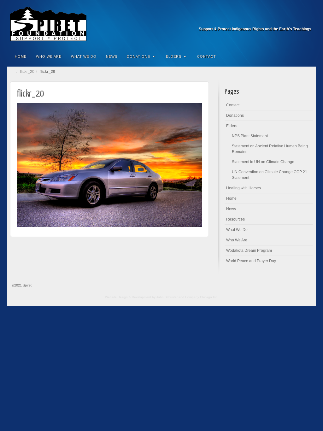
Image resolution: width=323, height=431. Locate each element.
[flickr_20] (109, 164)
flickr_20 (27, 71)
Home (20, 56)
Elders (173, 56)
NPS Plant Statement (250, 136)
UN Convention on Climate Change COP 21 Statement (269, 175)
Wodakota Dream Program (249, 250)
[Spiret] (161, 23)
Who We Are (49, 56)
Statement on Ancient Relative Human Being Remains (270, 149)
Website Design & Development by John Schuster (141, 297)
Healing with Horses (243, 188)
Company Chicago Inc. (201, 297)
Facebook (307, 20)
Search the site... (307, 56)
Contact (206, 56)
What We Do (84, 56)
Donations (138, 56)
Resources (235, 219)
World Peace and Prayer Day (251, 261)
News (111, 56)
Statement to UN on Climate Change (263, 162)
